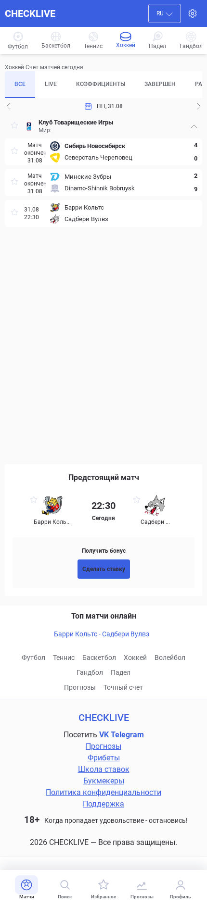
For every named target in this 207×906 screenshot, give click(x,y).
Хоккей (135, 657)
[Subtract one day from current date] (198, 106)
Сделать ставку (103, 569)
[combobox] (164, 13)
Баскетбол (99, 657)
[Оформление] (192, 13)
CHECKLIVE (30, 13)
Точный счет (123, 687)
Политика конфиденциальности (103, 792)
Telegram (127, 734)
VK (104, 734)
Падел (120, 672)
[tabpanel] (103, 284)
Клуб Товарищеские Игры (76, 122)
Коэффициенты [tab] (100, 84)
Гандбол (90, 672)
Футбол (33, 657)
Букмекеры (103, 780)
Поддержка (103, 803)
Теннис (64, 657)
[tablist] (103, 84)
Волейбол (170, 657)
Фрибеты (104, 757)
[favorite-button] (14, 127)
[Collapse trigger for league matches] (194, 126)
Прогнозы (80, 687)
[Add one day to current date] (8, 106)
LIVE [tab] (51, 84)
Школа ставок (103, 769)
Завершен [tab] (160, 84)
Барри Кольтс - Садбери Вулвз (101, 634)
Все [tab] (20, 84)
